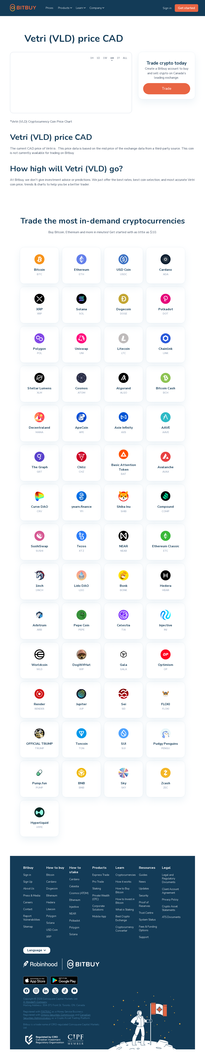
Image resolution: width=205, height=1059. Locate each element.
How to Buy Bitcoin (123, 890)
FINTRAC (46, 1011)
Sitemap (28, 927)
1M (112, 58)
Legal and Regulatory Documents (169, 878)
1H (91, 58)
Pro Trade (98, 882)
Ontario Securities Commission (57, 1014)
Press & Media (31, 895)
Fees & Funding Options (148, 928)
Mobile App (99, 916)
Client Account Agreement (170, 891)
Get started (186, 8)
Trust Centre (146, 913)
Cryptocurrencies (126, 875)
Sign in (27, 875)
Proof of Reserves (144, 904)
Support (144, 937)
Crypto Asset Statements (170, 908)
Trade (166, 88)
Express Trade (100, 875)
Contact (27, 909)
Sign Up (27, 882)
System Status (147, 920)
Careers (28, 902)
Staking (96, 888)
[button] (65, 8)
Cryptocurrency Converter (125, 929)
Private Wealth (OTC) (101, 897)
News (142, 882)
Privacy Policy (170, 899)
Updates (144, 888)
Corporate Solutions (98, 907)
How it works (123, 882)
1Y (118, 58)
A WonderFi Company (35, 1002)
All (125, 58)
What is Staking (125, 909)
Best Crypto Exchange (123, 918)
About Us (28, 888)
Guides (143, 875)
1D (98, 58)
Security (143, 895)
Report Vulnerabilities (31, 918)
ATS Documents (171, 917)
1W (105, 58)
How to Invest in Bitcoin (125, 901)
